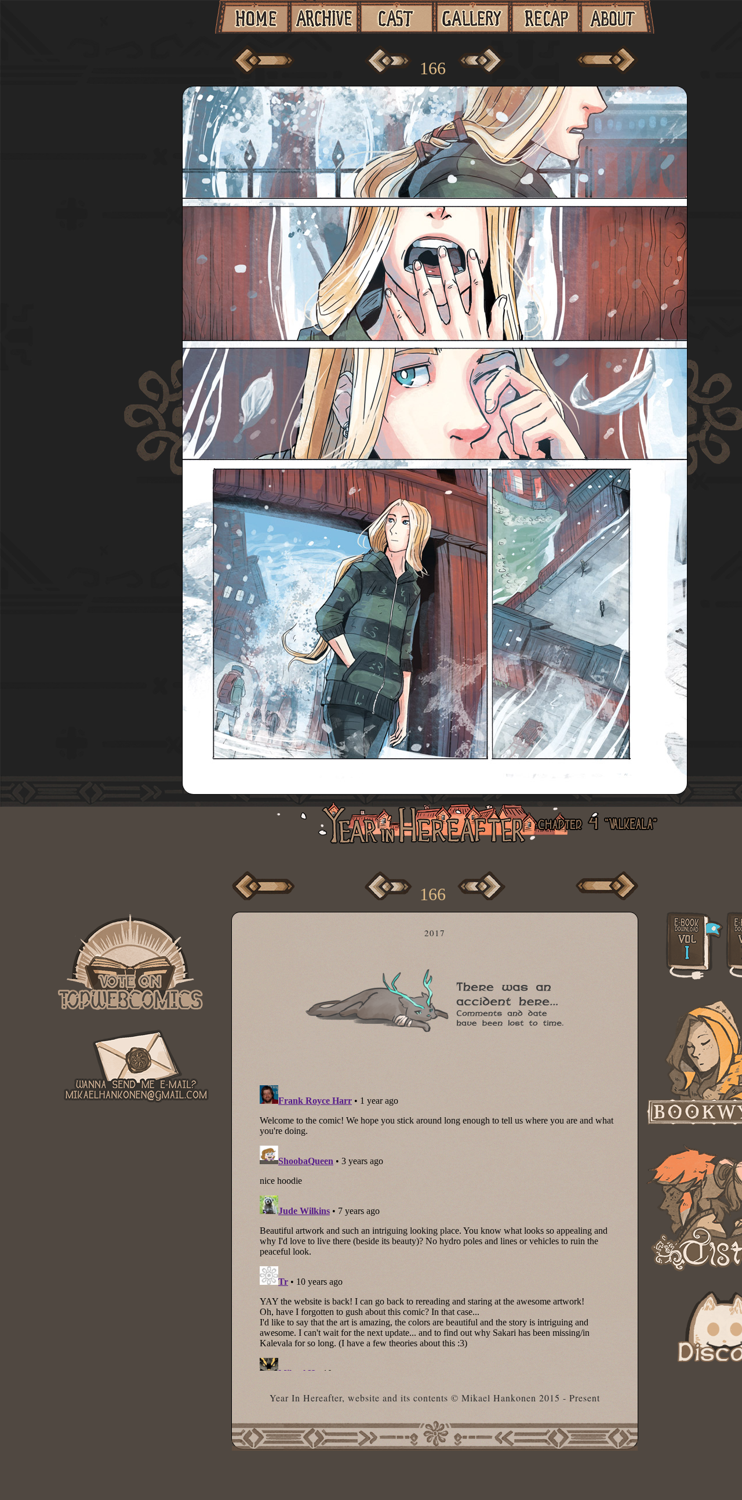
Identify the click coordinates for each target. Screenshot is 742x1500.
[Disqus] (439, 1226)
